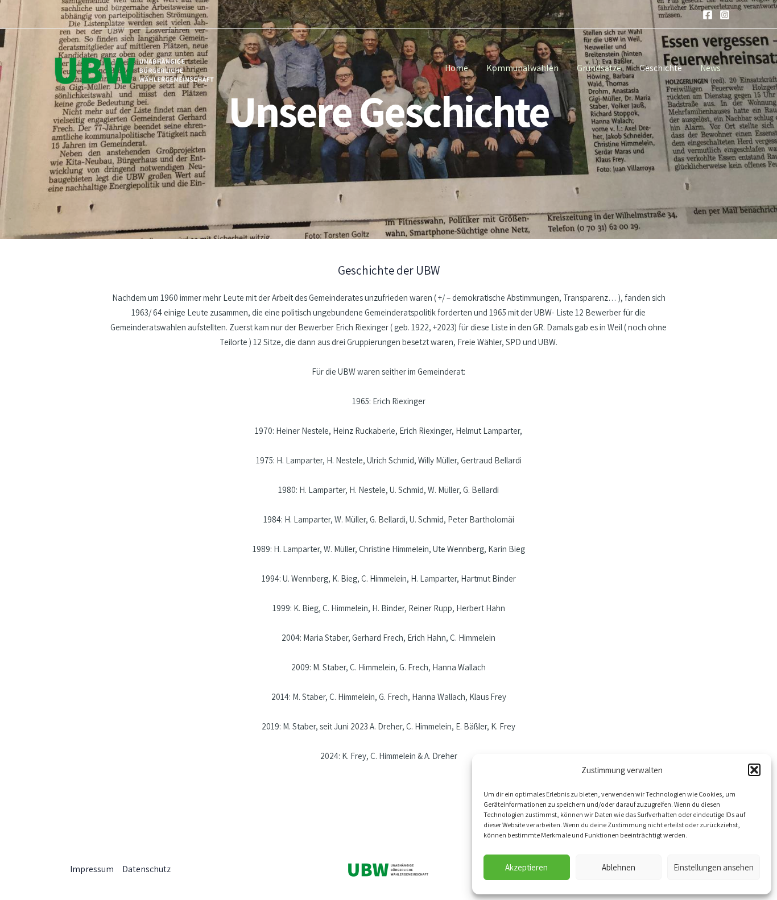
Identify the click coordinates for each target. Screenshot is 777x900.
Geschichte (660, 68)
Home (456, 68)
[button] (754, 769)
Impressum (92, 869)
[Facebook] (707, 15)
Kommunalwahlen (522, 68)
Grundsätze (599, 68)
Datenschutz (146, 869)
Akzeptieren (526, 867)
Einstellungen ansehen (713, 867)
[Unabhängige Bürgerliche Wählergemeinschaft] (133, 67)
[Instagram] (725, 15)
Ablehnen (618, 867)
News (710, 68)
